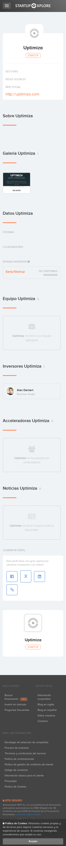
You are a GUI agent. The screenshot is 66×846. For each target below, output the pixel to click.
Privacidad (10, 781)
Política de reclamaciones (19, 759)
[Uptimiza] (16, 182)
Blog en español (47, 710)
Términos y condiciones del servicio (25, 753)
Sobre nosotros (46, 715)
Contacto (43, 721)
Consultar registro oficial (28, 814)
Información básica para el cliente (24, 775)
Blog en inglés (46, 704)
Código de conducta (16, 770)
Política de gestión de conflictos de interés (29, 764)
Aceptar (33, 841)
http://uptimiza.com (22, 94)
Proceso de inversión (17, 747)
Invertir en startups (15, 704)
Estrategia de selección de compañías (26, 742)
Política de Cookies (15, 786)
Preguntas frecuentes (17, 710)
